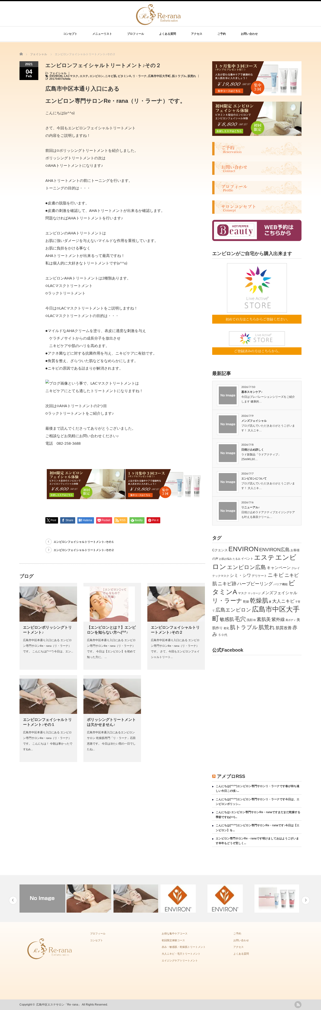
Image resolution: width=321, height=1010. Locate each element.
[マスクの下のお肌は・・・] (89, 898)
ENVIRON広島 (274, 549)
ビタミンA (124, 76)
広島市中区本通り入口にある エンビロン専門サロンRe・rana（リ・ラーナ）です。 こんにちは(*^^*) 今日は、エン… (48, 646)
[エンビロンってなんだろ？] (183, 898)
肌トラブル (179, 76)
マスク (242, 593)
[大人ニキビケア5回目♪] (42, 898)
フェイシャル (58, 73)
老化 (226, 628)
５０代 (222, 635)
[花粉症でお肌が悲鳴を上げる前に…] (277, 898)
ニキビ (276, 575)
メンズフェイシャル (254, 420)
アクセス (196, 33)
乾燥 (246, 601)
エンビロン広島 (246, 567)
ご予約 (221, 33)
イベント (247, 558)
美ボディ (291, 620)
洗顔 (250, 620)
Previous (13, 900)
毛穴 (240, 619)
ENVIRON (56, 76)
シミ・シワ (240, 575)
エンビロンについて (254, 478)
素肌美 (264, 619)
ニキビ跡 (227, 583)
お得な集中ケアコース (175, 933)
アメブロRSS (231, 776)
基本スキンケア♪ (251, 392)
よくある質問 (167, 33)
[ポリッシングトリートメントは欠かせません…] (136, 898)
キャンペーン (279, 568)
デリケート (259, 576)
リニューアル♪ (250, 507)
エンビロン (97, 76)
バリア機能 (281, 584)
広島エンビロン (233, 610)
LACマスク (71, 76)
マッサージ (254, 593)
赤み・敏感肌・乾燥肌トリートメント (184, 946)
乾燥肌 (259, 600)
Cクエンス (220, 550)
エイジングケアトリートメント (180, 960)
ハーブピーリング (255, 583)
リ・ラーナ (140, 76)
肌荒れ (192, 76)
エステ (84, 76)
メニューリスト (102, 33)
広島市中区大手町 (159, 76)
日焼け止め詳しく (252, 449)
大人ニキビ (283, 601)
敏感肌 (227, 619)
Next (305, 900)
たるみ (236, 558)
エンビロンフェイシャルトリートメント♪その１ (84, 541)
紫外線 (278, 619)
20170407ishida (59, 78)
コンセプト (70, 33)
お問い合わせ (249, 33)
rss (297, 1004)
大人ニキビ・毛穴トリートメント (181, 953)
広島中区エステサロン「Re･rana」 (58, 1004)
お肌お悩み (225, 558)
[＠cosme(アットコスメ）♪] (230, 898)
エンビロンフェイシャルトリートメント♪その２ (84, 550)
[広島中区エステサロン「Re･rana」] (159, 22)
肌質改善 (284, 628)
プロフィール (135, 33)
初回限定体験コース (173, 940)
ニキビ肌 (110, 76)
